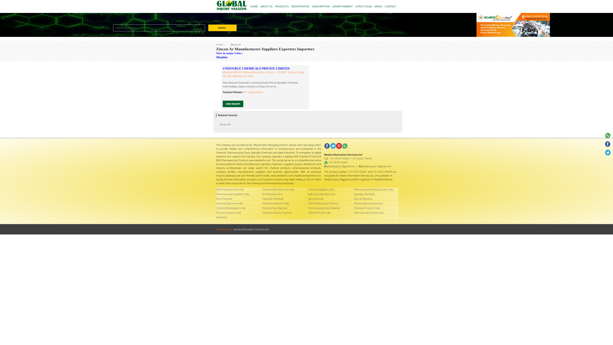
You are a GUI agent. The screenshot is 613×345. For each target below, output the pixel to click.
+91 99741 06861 (338, 162)
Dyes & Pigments (363, 198)
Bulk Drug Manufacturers (321, 194)
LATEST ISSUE (363, 6)
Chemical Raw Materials (274, 208)
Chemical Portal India (319, 212)
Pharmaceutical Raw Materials (324, 208)
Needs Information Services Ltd (251, 229)
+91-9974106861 (358, 171)
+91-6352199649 (383, 171)
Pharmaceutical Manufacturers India (373, 189)
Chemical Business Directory (323, 203)
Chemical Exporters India (229, 203)
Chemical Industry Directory (277, 212)
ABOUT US (266, 6)
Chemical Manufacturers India (278, 189)
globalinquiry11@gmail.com (376, 166)
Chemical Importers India (275, 203)
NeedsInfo (221, 217)
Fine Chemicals (224, 198)
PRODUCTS (282, 6)
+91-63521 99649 (362, 158)
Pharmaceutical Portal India (368, 212)
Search (222, 28)
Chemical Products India (367, 208)
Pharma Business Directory (368, 203)
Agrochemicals (316, 198)
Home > (220, 44)
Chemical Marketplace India (230, 208)
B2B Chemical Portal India (230, 189)
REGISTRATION (300, 6)
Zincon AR (224, 124)
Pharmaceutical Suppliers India (232, 194)
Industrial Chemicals (273, 198)
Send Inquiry (233, 104)
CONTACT (390, 6)
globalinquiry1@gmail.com (341, 166)
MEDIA (378, 6)
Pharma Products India (228, 212)
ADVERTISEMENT (342, 6)
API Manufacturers (272, 194)
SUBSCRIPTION (321, 6)
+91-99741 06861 (340, 158)
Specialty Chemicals (364, 194)
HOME (254, 6)
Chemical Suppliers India (321, 189)
